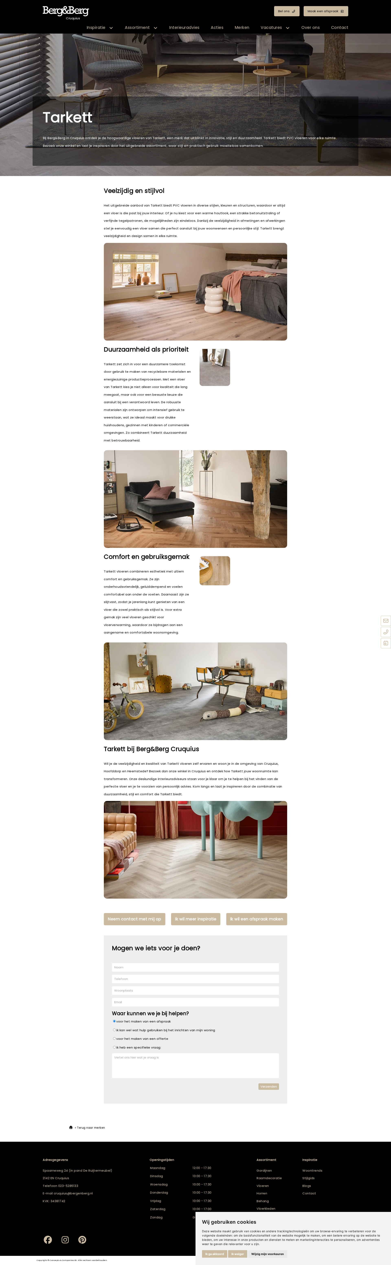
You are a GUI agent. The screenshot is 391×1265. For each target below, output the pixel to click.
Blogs (306, 1186)
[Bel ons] (386, 632)
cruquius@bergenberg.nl (73, 1193)
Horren (262, 1193)
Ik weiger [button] (237, 1254)
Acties (217, 27)
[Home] (71, 1128)
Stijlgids (308, 1178)
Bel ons (284, 11)
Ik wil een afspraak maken (256, 919)
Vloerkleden (266, 1208)
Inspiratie (96, 27)
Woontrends (312, 1170)
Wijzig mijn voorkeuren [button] (267, 1254)
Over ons (310, 27)
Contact (339, 27)
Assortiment (137, 27)
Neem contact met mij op (134, 919)
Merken (242, 27)
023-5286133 (68, 1186)
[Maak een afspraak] (386, 643)
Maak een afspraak (323, 11)
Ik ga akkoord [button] (214, 1254)
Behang (263, 1201)
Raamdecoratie (269, 1178)
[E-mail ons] (386, 621)
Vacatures (271, 27)
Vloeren (263, 1186)
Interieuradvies (184, 27)
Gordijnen (264, 1170)
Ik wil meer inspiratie (195, 919)
